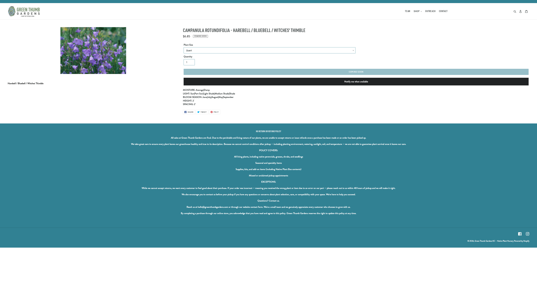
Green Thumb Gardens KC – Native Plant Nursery (494, 241)
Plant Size (188, 45)
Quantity (188, 56)
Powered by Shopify (521, 241)
